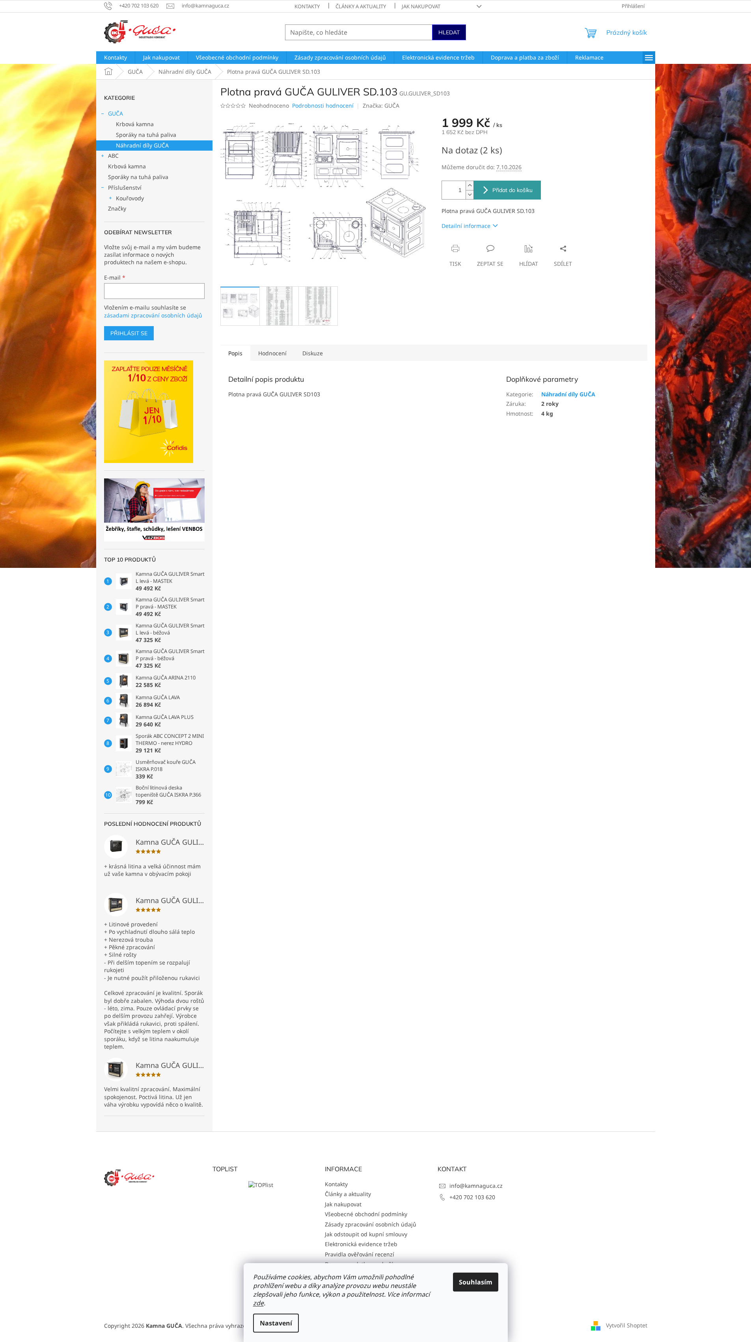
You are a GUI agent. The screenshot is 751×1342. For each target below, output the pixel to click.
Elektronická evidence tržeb (361, 1244)
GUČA (115, 113)
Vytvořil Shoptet (626, 1325)
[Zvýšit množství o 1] (469, 185)
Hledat (449, 32)
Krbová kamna (135, 124)
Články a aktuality (360, 6)
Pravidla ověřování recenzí (359, 1254)
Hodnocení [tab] (272, 353)
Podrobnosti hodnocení (323, 105)
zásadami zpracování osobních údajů (153, 315)
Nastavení (276, 1323)
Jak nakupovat (421, 6)
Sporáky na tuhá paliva (146, 134)
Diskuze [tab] (312, 353)
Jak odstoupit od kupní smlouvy (366, 1234)
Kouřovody (130, 198)
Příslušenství (125, 187)
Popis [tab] (235, 353)
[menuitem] (115, 57)
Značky (117, 208)
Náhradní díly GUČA (142, 145)
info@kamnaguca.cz (476, 1185)
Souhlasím (475, 1282)
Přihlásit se (128, 333)
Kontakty (307, 6)
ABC (113, 155)
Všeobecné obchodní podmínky (366, 1214)
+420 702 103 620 (472, 1197)
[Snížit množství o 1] (469, 194)
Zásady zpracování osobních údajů (370, 1224)
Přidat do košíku (512, 190)
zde (258, 1303)
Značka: (381, 105)
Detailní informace (466, 226)
